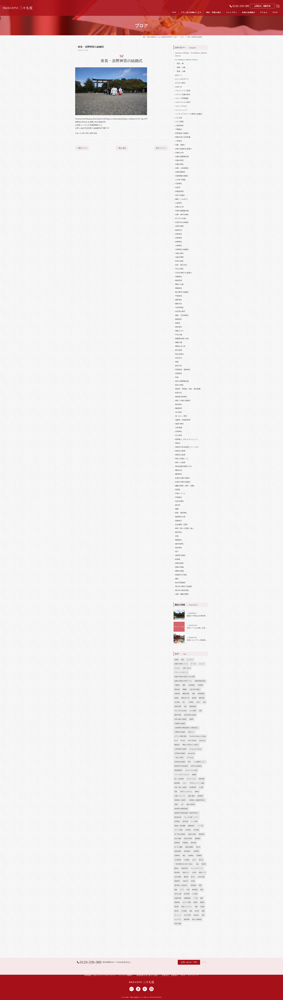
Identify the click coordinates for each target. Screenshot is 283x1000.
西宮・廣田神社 (181, 513)
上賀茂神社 (179, 125)
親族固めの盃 (180, 517)
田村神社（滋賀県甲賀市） (197, 800)
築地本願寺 (177, 851)
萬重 (177, 509)
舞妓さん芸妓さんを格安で (191, 744)
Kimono (183, 740)
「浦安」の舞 (180, 67)
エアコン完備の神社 (182, 94)
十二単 (195, 898)
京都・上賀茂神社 (182, 168)
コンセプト (190, 659)
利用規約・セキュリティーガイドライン (100, 975)
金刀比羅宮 (177, 877)
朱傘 (177, 377)
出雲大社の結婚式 (182, 222)
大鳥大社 (185, 881)
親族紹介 (178, 521)
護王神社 (178, 532)
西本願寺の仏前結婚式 (181, 766)
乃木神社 (188, 830)
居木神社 (193, 842)
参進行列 (178, 230)
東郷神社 (197, 838)
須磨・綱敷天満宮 (182, 594)
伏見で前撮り (180, 195)
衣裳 (203, 915)
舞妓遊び (177, 744)
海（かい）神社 (181, 416)
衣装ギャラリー (178, 971)
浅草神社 (191, 855)
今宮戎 (193, 881)
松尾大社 (178, 393)
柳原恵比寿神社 (181, 397)
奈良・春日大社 (181, 265)
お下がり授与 (180, 83)
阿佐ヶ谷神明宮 (197, 919)
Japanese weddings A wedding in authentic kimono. (191, 54)
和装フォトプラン (186, 906)
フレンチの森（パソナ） (191, 817)
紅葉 (188, 889)
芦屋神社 (178, 497)
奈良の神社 (85, 133)
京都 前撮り (180, 145)
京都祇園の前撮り (182, 176)
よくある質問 (142, 971)
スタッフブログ (181, 106)
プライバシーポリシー (181, 672)
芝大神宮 (196, 830)
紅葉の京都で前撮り (182, 478)
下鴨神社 (178, 129)
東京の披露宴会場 (182, 381)
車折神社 (178, 548)
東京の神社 (179, 385)
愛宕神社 (201, 834)
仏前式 (177, 187)
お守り (198, 702)
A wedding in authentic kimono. (186, 59)
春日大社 (178, 366)
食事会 (197, 791)
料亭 (189, 762)
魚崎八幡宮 (191, 796)
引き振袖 (184, 911)
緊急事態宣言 (178, 770)
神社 (182, 659)
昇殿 (177, 362)
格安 (201, 889)
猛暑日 (195, 902)
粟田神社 (178, 474)
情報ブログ (179, 331)
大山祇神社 (177, 860)
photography (191, 753)
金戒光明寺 (184, 868)
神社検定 (177, 689)
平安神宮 (178, 296)
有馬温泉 (177, 693)
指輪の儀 (178, 342)
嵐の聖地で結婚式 (182, 292)
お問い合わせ (187, 668)
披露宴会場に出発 (182, 338)
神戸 (204, 702)
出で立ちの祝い (181, 218)
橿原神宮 (178, 408)
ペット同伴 (194, 821)
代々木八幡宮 (178, 847)
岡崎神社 (178, 288)
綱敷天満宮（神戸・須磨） (185, 486)
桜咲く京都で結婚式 (182, 400)
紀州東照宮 (192, 787)
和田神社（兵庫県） (180, 800)
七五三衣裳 (187, 915)
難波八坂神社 (191, 804)
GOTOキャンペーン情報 (196, 783)
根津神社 (177, 842)
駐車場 (194, 698)
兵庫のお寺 (179, 207)
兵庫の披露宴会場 (182, 211)
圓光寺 (176, 868)
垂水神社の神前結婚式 (181, 808)
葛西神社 (177, 902)
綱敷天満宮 (186, 693)
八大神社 (195, 894)
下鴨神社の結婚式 (179, 732)
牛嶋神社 (185, 842)
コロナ (185, 783)
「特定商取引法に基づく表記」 (183, 864)
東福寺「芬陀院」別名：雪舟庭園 (187, 389)
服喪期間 (177, 783)
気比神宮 (177, 872)
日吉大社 (178, 358)
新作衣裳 (185, 821)
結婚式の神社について (181, 664)
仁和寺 (194, 872)
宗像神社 (178, 276)
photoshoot (202, 740)
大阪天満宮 (179, 257)
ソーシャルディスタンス (181, 774)
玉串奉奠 (178, 427)
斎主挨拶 (178, 350)
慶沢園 (186, 877)
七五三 (194, 860)
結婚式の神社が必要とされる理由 (184, 676)
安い (182, 804)
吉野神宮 (178, 238)
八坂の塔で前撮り (194, 689)
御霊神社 (178, 319)
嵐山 (197, 864)
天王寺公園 (201, 877)
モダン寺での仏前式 (180, 710)
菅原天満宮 (179, 501)
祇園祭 (194, 774)
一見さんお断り (179, 757)
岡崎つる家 (179, 284)
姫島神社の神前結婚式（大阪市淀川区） (186, 813)
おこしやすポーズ (182, 79)
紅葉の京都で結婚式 (182, 482)
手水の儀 (178, 335)
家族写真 (178, 280)
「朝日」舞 (179, 63)
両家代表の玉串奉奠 (182, 137)
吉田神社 (178, 234)
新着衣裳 (201, 779)
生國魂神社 (187, 898)
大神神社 (178, 245)
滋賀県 (191, 719)
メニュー (201, 664)
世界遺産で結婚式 (182, 133)
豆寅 (177, 536)
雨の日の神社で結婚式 (183, 586)
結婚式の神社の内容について (183, 681)
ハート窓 (200, 825)
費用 (184, 685)
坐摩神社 (178, 242)
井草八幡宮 (177, 923)
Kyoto (176, 740)
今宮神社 (178, 183)
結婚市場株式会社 (200, 681)
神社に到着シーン (182, 458)
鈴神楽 (177, 559)
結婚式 (176, 659)
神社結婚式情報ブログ (183, 466)
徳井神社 (178, 327)
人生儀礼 (186, 860)
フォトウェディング (197, 868)
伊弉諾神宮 (179, 191)
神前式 (177, 443)
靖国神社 (177, 881)
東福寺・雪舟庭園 (179, 825)
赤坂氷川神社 (192, 834)
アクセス (177, 668)
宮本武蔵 (186, 894)
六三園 (201, 787)
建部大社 (178, 304)
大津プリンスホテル (186, 791)
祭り (184, 702)
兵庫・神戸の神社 (182, 214)
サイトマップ (193, 975)
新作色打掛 (177, 817)
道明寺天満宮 (180, 555)
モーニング (177, 915)
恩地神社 (193, 885)
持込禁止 (196, 915)
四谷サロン (186, 872)
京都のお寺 (179, 153)
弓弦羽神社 (179, 307)
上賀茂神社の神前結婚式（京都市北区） (186, 727)
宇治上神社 (179, 269)
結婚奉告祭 (177, 898)
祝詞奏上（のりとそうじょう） (187, 439)
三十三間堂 (179, 122)
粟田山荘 (178, 470)
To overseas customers (195, 749)
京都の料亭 (179, 160)
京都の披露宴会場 (182, 156)
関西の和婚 (93, 133)
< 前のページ (82, 148)
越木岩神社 (179, 544)
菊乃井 (177, 505)
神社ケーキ (202, 872)
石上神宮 (178, 435)
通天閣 (176, 906)
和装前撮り (187, 851)
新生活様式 (179, 354)
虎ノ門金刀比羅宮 (179, 834)
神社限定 (195, 889)
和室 (200, 885)
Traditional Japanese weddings (197, 736)
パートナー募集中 (126, 975)
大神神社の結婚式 (182, 249)
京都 (200, 710)
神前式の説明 (180, 451)
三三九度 (178, 118)
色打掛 (176, 911)
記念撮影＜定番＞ (182, 524)
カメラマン (177, 919)
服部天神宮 (177, 715)
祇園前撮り (191, 825)
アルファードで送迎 (182, 91)
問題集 (185, 689)
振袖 (190, 911)
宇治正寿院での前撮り (183, 273)
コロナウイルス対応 (182, 102)
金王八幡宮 (177, 838)
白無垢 (202, 906)
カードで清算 (178, 830)
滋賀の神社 (179, 424)
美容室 (177, 490)
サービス (193, 664)
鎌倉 (175, 889)
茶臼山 (193, 877)
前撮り (176, 804)
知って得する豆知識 (127, 971)
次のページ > (161, 148)
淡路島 (176, 698)
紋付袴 (197, 911)
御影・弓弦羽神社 (182, 315)
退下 (177, 551)
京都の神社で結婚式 (190, 715)
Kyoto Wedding (192, 740)
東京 (184, 855)
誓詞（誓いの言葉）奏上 (184, 528)
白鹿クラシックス (179, 796)
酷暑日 (202, 902)
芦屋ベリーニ (180, 493)
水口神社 (178, 412)
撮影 (201, 898)
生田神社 (178, 431)
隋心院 (204, 864)
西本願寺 (200, 796)
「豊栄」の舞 (180, 71)
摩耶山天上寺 (180, 346)
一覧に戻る (121, 148)
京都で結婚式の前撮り (183, 149)
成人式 (201, 860)
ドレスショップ (181, 110)
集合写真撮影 (180, 582)
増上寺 (198, 847)
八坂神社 (178, 203)
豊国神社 (178, 540)
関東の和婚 (179, 567)
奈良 (185, 706)
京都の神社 (179, 164)
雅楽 (177, 579)
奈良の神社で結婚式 (180, 719)
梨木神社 (178, 404)
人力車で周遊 (180, 180)
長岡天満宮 (179, 563)
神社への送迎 (180, 462)
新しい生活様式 (179, 779)
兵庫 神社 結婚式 (180, 787)
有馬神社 (178, 373)
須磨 (193, 693)
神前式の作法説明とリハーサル (187, 447)
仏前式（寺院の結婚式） (92, 971)
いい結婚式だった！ (199, 762)
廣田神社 (178, 300)
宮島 (175, 791)
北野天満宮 (179, 226)
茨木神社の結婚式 (179, 762)
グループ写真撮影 (182, 98)
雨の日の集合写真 (182, 590)
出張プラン (191, 732)
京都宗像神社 (180, 172)
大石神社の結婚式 (179, 753)
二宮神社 (178, 141)
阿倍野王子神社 (181, 575)
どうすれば (190, 757)
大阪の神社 (179, 253)
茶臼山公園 (177, 894)
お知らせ (78, 133)
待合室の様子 (180, 311)
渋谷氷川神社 (188, 838)
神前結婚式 (192, 706)
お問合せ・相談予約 (262, 6)
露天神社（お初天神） (181, 885)
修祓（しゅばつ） (182, 199)
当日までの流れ (110, 971)
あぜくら (178, 75)
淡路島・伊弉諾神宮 (182, 420)
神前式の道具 (180, 455)
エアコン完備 (187, 902)
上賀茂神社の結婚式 (180, 749)
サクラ (182, 889)
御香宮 (177, 323)
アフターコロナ (191, 779)
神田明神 (186, 919)
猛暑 (196, 906)
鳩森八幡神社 (189, 847)
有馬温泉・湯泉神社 (182, 369)
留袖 (203, 911)
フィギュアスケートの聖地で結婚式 (188, 114)
